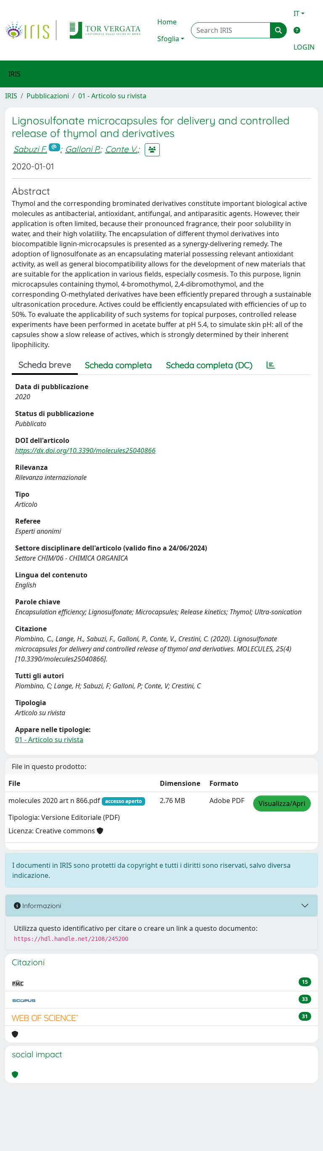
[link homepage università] (105, 30)
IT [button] (296, 13)
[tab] (270, 365)
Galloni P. (82, 149)
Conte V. (121, 149)
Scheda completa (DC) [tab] (209, 365)
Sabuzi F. (30, 149)
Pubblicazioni (47, 95)
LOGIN (304, 47)
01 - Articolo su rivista (112, 95)
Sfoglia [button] (168, 38)
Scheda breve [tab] (45, 364)
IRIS (11, 95)
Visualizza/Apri (282, 803)
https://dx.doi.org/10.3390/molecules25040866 (85, 450)
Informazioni (41, 905)
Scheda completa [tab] (118, 365)
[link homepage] (30, 30)
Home (167, 21)
